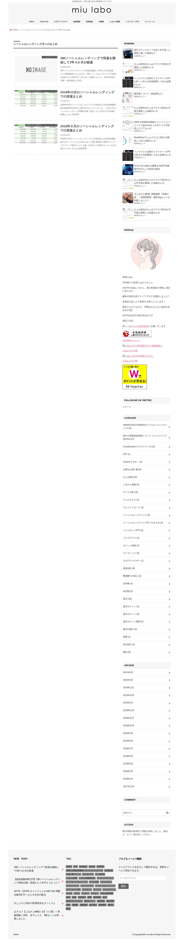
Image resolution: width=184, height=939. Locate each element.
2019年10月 (128, 695)
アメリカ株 (130, 492)
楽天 (127, 599)
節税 (127, 637)
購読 (123, 886)
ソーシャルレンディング (136, 515)
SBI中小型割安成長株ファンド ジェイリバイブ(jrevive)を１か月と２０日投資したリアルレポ (152, 125)
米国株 (101, 22)
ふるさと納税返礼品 (87, 878)
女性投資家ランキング (131, 340)
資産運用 (102, 905)
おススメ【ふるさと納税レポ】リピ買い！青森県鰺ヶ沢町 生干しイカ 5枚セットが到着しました (37, 915)
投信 (68, 897)
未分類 (128, 591)
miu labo (149, 934)
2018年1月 (128, 779)
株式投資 (97, 897)
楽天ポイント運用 (133, 621)
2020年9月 (128, 680)
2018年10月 (128, 725)
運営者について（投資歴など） (149, 94)
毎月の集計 (130, 629)
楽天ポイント (131, 606)
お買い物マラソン (73, 874)
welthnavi (108, 870)
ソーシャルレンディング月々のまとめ (143, 523)
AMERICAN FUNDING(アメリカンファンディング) (145, 426)
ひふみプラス (88, 874)
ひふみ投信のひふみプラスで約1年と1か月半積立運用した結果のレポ (152, 181)
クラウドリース (73, 886)
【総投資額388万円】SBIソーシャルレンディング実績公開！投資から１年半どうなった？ (37, 881)
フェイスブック (109, 890)
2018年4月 (128, 756)
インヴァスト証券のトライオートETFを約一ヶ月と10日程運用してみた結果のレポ (152, 81)
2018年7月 (128, 748)
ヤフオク (94, 893)
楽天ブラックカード (74, 901)
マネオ (76, 893)
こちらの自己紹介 (139, 326)
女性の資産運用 (107, 893)
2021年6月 (128, 672)
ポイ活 (69, 893)
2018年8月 (128, 741)
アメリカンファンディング (77, 882)
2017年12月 (128, 786)
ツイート (126, 407)
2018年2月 (128, 771)
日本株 (128, 583)
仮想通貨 (76, 22)
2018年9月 (128, 733)
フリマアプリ (131, 538)
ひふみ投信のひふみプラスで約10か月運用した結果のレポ (152, 65)
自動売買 (83, 905)
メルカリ (85, 893)
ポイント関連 (131, 545)
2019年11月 (128, 687)
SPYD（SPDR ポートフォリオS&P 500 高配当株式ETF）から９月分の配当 (37, 893)
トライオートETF (132, 22)
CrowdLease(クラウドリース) (139, 446)
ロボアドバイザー (61, 22)
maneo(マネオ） (132, 462)
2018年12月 (128, 710)
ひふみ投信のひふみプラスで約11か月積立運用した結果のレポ (152, 109)
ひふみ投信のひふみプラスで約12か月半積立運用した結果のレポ (152, 211)
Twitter (31, 22)
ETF (126, 454)
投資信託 (89, 22)
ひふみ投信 (130, 477)
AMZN (69, 867)
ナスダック (87, 890)
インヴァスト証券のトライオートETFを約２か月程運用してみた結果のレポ (152, 153)
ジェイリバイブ (87, 886)
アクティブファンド (105, 878)
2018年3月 (128, 764)
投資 (74, 897)
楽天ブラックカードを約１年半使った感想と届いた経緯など (152, 51)
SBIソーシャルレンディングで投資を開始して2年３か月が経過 (36, 869)
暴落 (89, 897)
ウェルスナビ (131, 500)
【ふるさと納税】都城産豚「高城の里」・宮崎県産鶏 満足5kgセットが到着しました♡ (152, 197)
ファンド (97, 890)
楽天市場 (100, 901)
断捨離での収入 (132, 576)
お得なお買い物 (132, 469)
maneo (92, 867)
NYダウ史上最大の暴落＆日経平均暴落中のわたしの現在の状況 (151, 167)
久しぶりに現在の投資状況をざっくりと (34, 903)
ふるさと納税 (115, 22)
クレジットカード (133, 507)
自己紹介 (129, 644)
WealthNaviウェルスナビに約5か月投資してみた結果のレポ (152, 139)
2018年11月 (128, 718)
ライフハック (150, 22)
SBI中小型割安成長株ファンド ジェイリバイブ (84, 870)
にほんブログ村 (130, 351)
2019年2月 (128, 703)
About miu (44, 22)
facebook (83, 867)
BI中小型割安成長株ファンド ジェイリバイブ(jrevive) (145, 437)
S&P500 (100, 867)
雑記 (127, 652)
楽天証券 (110, 901)
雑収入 (110, 905)
